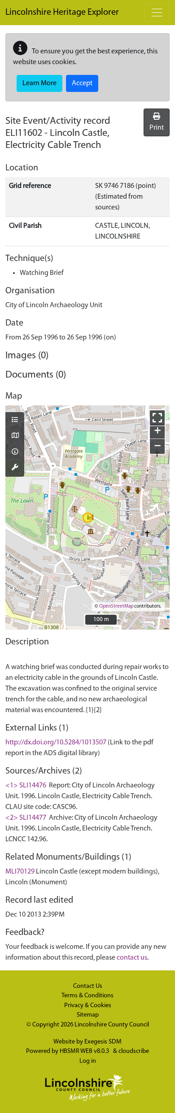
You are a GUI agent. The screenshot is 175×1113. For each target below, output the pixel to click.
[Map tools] (15, 468)
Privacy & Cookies (87, 1005)
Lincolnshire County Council (111, 1025)
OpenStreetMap (116, 606)
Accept (82, 83)
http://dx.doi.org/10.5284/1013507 (55, 742)
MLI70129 (20, 871)
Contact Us (87, 986)
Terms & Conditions (87, 995)
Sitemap (88, 1015)
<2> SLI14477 (25, 818)
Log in (87, 1061)
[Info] (15, 452)
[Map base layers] (15, 436)
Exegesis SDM (103, 1042)
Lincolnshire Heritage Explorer (62, 12)
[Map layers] (15, 421)
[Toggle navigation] (157, 13)
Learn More (39, 83)
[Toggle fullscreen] (157, 417)
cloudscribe (133, 1051)
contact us (132, 957)
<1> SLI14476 (25, 785)
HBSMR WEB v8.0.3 (85, 1051)
